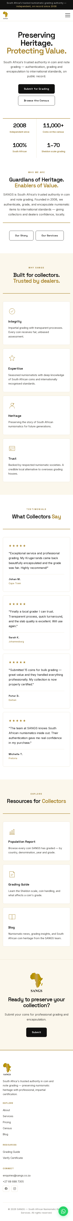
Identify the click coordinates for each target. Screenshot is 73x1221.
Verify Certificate (13, 1157)
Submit (36, 1032)
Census (7, 1128)
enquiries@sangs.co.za (16, 1175)
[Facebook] (6, 1188)
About (6, 1110)
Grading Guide (11, 1151)
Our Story (21, 235)
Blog (5, 1134)
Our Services (49, 235)
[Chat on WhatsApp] (63, 1211)
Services (8, 1116)
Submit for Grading (36, 88)
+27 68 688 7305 (13, 1181)
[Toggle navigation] (67, 15)
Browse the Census (36, 100)
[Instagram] (14, 1188)
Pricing (7, 1122)
